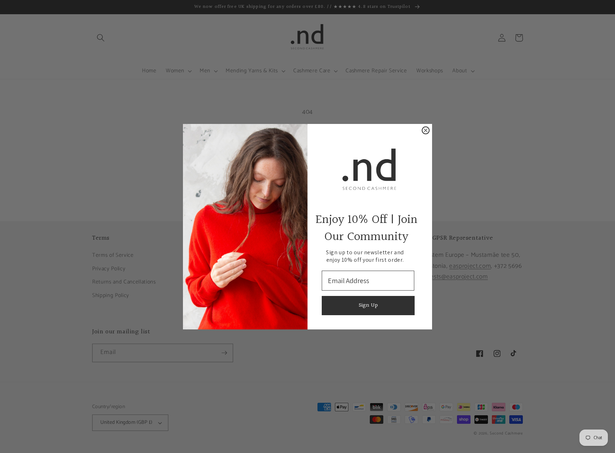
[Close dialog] (425, 130)
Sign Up (368, 305)
